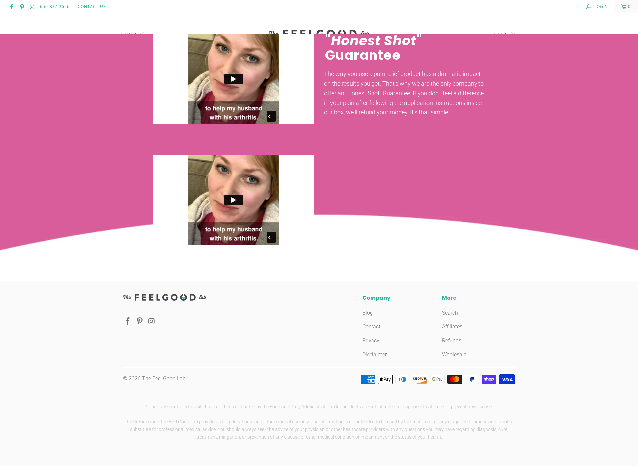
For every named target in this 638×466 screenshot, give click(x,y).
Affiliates (452, 326)
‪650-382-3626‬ (55, 6)
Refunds (451, 340)
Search (450, 313)
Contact (371, 326)
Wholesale (454, 354)
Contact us (92, 6)
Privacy (370, 340)
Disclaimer (374, 354)
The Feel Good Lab (164, 378)
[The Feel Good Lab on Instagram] (32, 6)
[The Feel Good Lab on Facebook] (11, 6)
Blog (367, 313)
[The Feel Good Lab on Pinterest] (21, 6)
